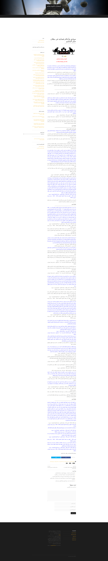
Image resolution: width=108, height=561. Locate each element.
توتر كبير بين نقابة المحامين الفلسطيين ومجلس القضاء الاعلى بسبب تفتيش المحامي (38, 55)
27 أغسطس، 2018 (73, 43)
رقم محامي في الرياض (41, 138)
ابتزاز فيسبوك (74, 539)
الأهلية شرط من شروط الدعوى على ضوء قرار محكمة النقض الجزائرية (63, 476)
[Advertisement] (54, 28)
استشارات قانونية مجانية (54, 6)
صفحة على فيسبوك (44, 16)
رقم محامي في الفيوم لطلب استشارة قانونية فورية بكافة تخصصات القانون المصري (39, 96)
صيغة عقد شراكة (73, 534)
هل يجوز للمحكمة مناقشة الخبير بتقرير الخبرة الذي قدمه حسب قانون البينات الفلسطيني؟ (38, 120)
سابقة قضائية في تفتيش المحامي (52, 467)
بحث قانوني (74, 536)
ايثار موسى (69, 43)
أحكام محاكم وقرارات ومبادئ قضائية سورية (68, 461)
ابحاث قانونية (58, 16)
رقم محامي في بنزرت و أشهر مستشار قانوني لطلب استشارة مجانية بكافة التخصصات (38, 103)
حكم (66, 463)
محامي (74, 16)
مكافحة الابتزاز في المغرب (40, 148)
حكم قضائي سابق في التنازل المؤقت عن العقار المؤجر (70, 467)
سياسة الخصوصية (53, 545)
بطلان (70, 463)
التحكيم (73, 463)
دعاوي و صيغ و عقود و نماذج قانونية (67, 16)
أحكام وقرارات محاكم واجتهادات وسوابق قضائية (56, 461)
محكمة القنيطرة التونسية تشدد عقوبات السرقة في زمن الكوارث (64, 474)
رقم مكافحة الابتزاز (52, 16)
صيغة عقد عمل (74, 532)
